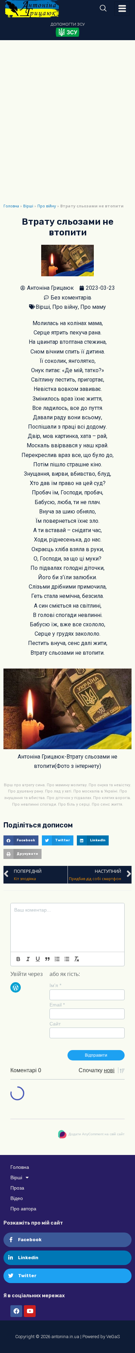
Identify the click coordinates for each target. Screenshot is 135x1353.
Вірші (28, 205)
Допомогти (68, 24)
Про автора (23, 1208)
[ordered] (57, 959)
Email (57, 1004)
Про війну (46, 205)
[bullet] (67, 959)
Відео (16, 1198)
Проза (17, 1188)
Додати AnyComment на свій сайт (97, 1134)
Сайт (55, 1024)
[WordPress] (15, 987)
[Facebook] (16, 1311)
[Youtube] (30, 1311)
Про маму (93, 307)
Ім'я (55, 985)
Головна (11, 205)
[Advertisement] (67, 128)
